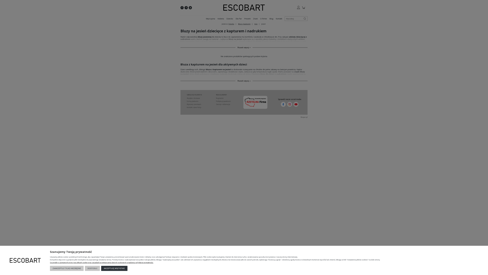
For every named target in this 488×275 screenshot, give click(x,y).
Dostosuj (92, 268)
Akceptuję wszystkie (114, 268)
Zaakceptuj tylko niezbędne (67, 268)
